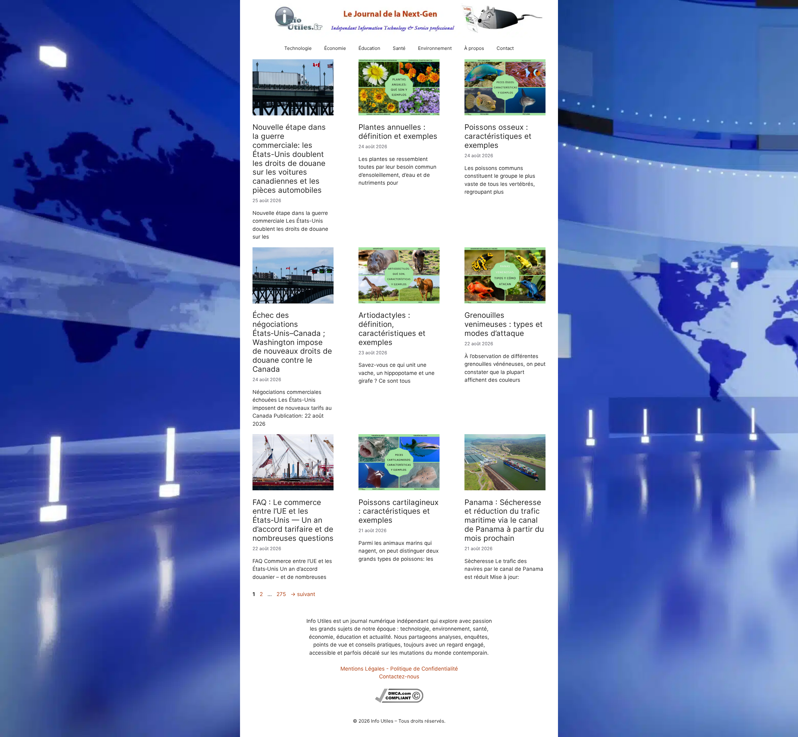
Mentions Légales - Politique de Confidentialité (399, 669)
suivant (303, 594)
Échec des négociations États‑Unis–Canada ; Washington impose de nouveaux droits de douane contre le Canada (292, 342)
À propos (474, 48)
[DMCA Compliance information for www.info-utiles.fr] (399, 701)
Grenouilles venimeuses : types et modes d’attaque (503, 324)
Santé (399, 48)
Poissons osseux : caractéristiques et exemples (497, 136)
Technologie (298, 48)
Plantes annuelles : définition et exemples (397, 132)
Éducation (369, 48)
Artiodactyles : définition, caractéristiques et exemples (391, 329)
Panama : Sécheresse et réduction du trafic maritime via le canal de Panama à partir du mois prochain (504, 520)
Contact (505, 48)
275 (281, 594)
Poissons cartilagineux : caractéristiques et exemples (398, 511)
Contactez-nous (399, 676)
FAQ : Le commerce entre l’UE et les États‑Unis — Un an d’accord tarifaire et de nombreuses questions (293, 520)
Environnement (435, 48)
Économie (335, 48)
